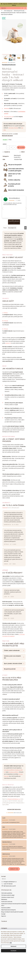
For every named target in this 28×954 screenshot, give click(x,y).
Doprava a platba (5, 923)
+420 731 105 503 (7, 899)
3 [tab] (14, 220)
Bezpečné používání (13, 679)
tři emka (16, 128)
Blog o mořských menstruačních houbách (12, 927)
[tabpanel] (14, 207)
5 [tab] (15, 220)
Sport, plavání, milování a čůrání (13, 672)
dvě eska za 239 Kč (15, 783)
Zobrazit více (13, 884)
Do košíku (22, 147)
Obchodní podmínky (6, 909)
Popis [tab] (5, 228)
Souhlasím (13, 950)
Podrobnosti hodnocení (9, 64)
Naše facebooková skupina (8, 925)
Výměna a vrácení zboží (7, 913)
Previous (2, 208)
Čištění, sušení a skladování (13, 658)
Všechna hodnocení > (14, 222)
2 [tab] (13, 220)
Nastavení (13, 946)
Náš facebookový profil (9, 901)
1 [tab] (12, 220)
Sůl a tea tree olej (8, 116)
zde (11, 942)
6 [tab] (16, 220)
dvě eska (11, 128)
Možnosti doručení (7, 135)
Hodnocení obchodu (13, 825)
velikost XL (8, 343)
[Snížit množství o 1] (8, 147)
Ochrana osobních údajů (7, 911)
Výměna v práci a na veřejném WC (13, 665)
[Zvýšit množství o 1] (14, 147)
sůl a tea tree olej (13, 790)
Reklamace (4, 915)
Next (25, 208)
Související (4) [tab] (12, 228)
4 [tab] (15, 220)
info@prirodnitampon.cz (13, 815)
